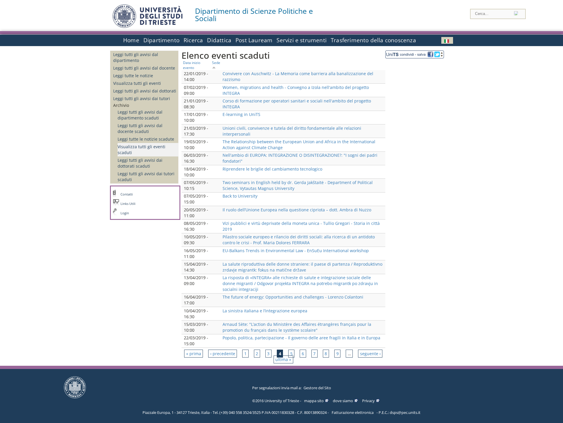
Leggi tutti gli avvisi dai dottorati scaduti (140, 163)
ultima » (283, 359)
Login (125, 213)
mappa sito (314, 400)
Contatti (127, 194)
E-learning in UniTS (241, 114)
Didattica (219, 40)
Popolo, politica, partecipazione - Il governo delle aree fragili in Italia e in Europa (301, 338)
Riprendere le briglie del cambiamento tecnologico (272, 169)
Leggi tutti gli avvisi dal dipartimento (135, 57)
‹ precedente (222, 353)
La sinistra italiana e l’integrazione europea (265, 311)
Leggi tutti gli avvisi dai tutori (141, 98)
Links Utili (128, 204)
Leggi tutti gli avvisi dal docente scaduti (140, 128)
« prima (193, 353)
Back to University (240, 196)
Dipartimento (161, 40)
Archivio (121, 105)
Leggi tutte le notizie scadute (146, 139)
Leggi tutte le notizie (133, 75)
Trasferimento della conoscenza (373, 40)
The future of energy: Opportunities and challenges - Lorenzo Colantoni (293, 297)
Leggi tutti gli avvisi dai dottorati (144, 91)
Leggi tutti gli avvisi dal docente (144, 68)
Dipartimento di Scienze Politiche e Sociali (254, 14)
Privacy (368, 400)
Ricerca (193, 40)
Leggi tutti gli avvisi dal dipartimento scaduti (140, 115)
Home (131, 40)
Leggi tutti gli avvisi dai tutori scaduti (146, 176)
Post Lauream (253, 40)
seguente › (370, 353)
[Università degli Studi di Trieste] (147, 26)
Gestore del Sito (317, 387)
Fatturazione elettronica (353, 412)
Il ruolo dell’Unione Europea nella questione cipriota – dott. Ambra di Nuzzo (297, 210)
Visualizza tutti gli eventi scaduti (141, 149)
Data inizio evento (191, 65)
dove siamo (343, 400)
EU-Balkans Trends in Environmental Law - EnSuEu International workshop (296, 250)
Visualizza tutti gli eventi (137, 83)
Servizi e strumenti (302, 40)
